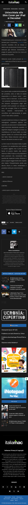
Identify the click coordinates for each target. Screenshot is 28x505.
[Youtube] (18, 491)
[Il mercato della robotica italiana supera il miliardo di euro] (5, 416)
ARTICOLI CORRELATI (8, 273)
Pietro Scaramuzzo (10, 21)
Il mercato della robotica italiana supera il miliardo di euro (17, 415)
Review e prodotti (14, 8)
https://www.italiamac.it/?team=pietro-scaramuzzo (14, 252)
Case (7, 222)
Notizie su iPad (19, 222)
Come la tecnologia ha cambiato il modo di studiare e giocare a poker (17, 287)
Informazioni (19, 497)
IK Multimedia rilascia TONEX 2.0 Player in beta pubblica (17, 279)
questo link (21, 457)
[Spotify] (24, 487)
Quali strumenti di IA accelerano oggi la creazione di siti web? (17, 407)
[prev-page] (3, 302)
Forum (13, 497)
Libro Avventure (14, 498)
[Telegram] (16, 25)
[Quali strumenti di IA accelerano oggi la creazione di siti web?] (5, 408)
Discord (21, 498)
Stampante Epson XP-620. (10, 330)
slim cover (4, 224)
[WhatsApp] (20, 25)
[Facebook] (9, 25)
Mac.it (16, 500)
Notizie (12, 500)
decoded (12, 222)
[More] (23, 25)
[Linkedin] (15, 487)
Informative (23, 503)
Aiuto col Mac (15, 325)
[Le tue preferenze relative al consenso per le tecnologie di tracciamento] (26, 378)
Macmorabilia (8, 497)
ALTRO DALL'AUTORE (20, 273)
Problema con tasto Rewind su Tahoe (13, 333)
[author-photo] (14, 248)
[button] (2, 2)
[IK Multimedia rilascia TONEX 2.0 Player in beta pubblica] (5, 280)
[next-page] (5, 302)
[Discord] (3, 487)
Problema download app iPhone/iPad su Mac (14, 338)
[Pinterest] (19, 487)
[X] (12, 25)
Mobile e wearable (6, 8)
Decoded (20, 42)
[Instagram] (11, 487)
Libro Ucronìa (7, 498)
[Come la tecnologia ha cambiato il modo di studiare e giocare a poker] (5, 287)
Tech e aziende (21, 8)
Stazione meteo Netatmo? (10, 342)
